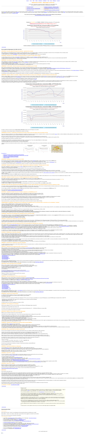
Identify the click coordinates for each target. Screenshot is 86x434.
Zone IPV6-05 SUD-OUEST (6, 258)
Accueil (27, 0)
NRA (33, 0)
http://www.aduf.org (19, 418)
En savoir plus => (4, 153)
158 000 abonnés (18, 162)
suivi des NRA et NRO (41, 253)
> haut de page (3, 386)
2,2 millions (5, 71)
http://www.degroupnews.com (17, 427)
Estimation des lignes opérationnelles (33, 8)
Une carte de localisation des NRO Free (9, 422)
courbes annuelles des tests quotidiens (48, 172)
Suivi (31, 0)
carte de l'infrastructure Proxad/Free (64, 226)
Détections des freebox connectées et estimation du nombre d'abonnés (13, 154)
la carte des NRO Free (37, 361)
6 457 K (34, 160)
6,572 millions (15, 62)
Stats (51, 0)
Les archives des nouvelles (15, 384)
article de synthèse (24, 279)
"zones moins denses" (29, 247)
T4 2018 (21, 166)
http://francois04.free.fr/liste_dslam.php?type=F (18, 359)
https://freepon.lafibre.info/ (14, 224)
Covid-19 (58, 0)
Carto (48, 0)
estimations (7, 348)
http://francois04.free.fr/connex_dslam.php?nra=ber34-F (21, 360)
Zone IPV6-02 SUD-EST (5, 256)
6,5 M (45, 76)
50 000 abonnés (52, 162)
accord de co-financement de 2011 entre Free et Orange (41, 278)
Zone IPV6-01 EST (4, 285)
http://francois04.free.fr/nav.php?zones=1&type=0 (15, 190)
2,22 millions (26, 62)
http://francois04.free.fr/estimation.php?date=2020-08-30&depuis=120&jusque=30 (58, 68)
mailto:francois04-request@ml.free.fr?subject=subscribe (43, 15)
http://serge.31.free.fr (28, 424)
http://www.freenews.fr (22, 419)
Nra (63, 11)
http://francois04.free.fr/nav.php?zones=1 (17, 189)
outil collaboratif (20, 290)
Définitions (54, 0)
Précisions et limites (6, 157)
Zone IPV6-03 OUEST (5, 257)
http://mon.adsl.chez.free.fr (24, 425)
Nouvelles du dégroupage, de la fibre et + (51, 8)
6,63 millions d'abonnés (75, 70)
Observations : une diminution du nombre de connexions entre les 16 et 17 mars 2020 (15, 155)
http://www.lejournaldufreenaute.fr (19, 420)
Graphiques (44, 0)
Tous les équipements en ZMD (6, 288)
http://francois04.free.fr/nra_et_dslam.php (34, 358)
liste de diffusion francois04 (18, 357)
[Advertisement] (43, 19)
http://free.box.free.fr (25, 426)
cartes (28, 390)
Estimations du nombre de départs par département (10, 156)
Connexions (40, 0)
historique (16, 217)
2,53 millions (15, 54)
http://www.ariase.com (18, 428)
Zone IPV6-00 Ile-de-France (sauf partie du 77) (8, 255)
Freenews (31, 279)
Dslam (36, 0)
